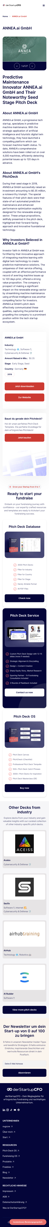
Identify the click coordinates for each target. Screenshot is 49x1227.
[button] (44, 6)
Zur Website (24, 397)
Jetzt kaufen (24, 437)
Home (5, 16)
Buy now (24, 788)
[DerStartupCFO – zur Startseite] (14, 5)
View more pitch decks (24, 1009)
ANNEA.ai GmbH (19, 16)
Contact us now (24, 692)
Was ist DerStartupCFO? (14, 1208)
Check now (24, 598)
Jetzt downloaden (24, 386)
